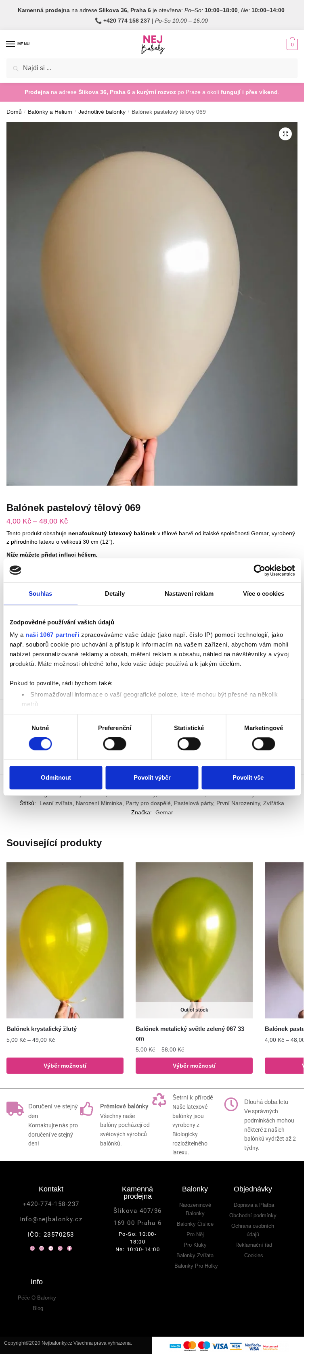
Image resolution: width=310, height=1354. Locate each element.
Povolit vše (248, 777)
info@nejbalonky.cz (50, 1219)
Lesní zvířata (56, 803)
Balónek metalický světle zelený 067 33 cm (190, 1033)
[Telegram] (50, 1248)
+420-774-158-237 (51, 1204)
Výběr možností (65, 1065)
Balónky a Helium (50, 111)
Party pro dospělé (148, 803)
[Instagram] (60, 1248)
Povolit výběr (152, 777)
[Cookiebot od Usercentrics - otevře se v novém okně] (259, 570)
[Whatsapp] (32, 1248)
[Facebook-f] (69, 1248)
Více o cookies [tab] (263, 593)
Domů (14, 111)
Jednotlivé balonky (102, 111)
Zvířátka (273, 803)
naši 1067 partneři (52, 634)
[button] (285, 133)
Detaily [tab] (115, 593)
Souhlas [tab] (40, 593)
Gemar (164, 812)
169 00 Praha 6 (137, 1223)
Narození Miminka (99, 803)
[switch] (114, 743)
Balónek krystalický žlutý (41, 1028)
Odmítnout (56, 777)
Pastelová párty (193, 803)
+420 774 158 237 (126, 20)
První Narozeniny (238, 803)
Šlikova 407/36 (137, 1210)
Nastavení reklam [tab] (189, 593)
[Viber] (41, 1248)
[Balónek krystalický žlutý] (65, 940)
